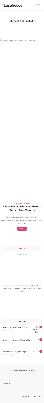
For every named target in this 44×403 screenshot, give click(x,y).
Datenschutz (27, 396)
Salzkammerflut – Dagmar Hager (14, 352)
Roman (26, 203)
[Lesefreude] (12, 5)
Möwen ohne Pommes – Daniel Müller (16, 340)
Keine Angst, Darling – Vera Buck (14, 327)
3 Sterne (18, 203)
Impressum (38, 396)
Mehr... (22, 228)
